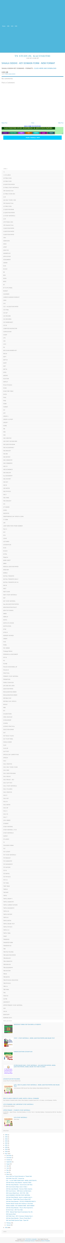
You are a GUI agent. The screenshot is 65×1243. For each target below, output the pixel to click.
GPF (4, 413)
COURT (5, 334)
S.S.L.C (5, 133)
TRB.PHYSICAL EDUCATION (10, 980)
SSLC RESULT (7, 776)
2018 (6, 1151)
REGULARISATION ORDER (10, 695)
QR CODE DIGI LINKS (9, 685)
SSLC (4, 760)
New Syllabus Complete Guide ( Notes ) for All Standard (21, 1098)
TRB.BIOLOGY (7, 958)
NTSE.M (5, 632)
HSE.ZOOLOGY (7, 500)
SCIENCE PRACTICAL (9, 726)
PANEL (5, 645)
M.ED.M (5, 551)
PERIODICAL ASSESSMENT (10, 654)
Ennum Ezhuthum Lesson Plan (23, 1051)
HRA (4, 432)
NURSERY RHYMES (8, 635)
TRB (21, 133)
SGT (4, 732)
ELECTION (6, 378)
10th (8, 26)
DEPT (4, 356)
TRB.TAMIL (6, 989)
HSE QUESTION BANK (9, 444)
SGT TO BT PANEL (8, 739)
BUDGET (5, 291)
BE (4, 272)
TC (4, 842)
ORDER (5, 638)
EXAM (5, 388)
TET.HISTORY (7, 867)
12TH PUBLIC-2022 (8, 222)
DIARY (5, 363)
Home (4, 26)
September (9, 1161)
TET (29, 133)
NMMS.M (5, 616)
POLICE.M (6, 670)
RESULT (5, 704)
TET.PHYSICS (7, 876)
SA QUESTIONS (7, 714)
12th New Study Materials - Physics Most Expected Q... (20, 1207)
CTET (4, 344)
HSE (4, 435)
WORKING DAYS (7, 1017)
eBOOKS (5, 375)
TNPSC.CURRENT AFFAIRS (10, 905)
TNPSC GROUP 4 (7, 898)
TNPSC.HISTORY (7, 914)
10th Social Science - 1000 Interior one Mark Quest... (19, 1191)
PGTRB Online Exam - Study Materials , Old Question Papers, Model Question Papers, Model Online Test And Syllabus (35, 1066)
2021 (6, 1145)
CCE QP (5, 313)
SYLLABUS (6, 839)
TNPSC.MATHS (7, 920)
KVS (4, 535)
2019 (6, 1149)
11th (12, 26)
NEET (4, 588)
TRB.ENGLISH (7, 964)
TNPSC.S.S (6, 930)
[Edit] (62, 133)
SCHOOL (5, 723)
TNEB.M (5, 889)
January (8, 1225)
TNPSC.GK (6, 911)
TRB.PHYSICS (7, 983)
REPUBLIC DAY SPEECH (9, 701)
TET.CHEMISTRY (7, 861)
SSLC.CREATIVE (7, 792)
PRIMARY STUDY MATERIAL (10, 676)
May (7, 1170)
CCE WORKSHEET (8, 322)
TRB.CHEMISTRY (7, 961)
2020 (6, 1147)
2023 (6, 1141)
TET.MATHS (6, 873)
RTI (4, 710)
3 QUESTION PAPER (8, 228)
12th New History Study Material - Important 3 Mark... (19, 1182)
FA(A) (4, 397)
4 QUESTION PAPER (8, 231)
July (7, 1166)
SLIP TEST (6, 751)
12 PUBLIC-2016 (7, 206)
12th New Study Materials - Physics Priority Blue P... (19, 1218)
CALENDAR (6, 294)
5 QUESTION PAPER (8, 234)
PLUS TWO (13, 133)
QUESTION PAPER (8, 688)
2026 (6, 1134)
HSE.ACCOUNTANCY (8, 447)
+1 (4, 172)
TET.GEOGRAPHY (8, 864)
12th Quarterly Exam (8, 225)
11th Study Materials (20, 1117)
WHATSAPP (6, 1014)
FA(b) (4, 400)
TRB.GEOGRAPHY (8, 967)
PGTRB (5, 663)
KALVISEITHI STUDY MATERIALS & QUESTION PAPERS (28, 128)
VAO (4, 1008)
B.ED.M (5, 269)
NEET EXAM (6, 591)
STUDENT (5, 823)
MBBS (5, 563)
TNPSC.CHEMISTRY (8, 901)
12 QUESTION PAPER (9, 212)
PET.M (5, 657)
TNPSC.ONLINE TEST (9, 923)
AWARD (5, 262)
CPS (4, 338)
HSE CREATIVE (7, 438)
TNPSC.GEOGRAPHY (8, 908)
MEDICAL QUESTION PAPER (10, 566)
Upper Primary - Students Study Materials (16, 1110)
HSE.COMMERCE (7, 463)
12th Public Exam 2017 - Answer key (15, 1178)
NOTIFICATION (7, 626)
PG (4, 660)
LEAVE (5, 538)
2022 (6, 1143)
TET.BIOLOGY (7, 858)
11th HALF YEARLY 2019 (9, 200)
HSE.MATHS (6, 488)
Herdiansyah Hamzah (30, 1240)
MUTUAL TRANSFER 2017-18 (10, 582)
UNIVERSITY (6, 1002)
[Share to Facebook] (7, 72)
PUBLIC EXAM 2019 (8, 682)
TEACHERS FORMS (8, 845)
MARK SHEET (7, 560)
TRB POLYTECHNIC (8, 952)
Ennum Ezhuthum (7, 385)
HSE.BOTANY (6, 457)
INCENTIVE (6, 513)
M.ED (51, 133)
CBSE (4, 300)
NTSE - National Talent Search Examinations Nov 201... (20, 1212)
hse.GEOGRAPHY (8, 475)
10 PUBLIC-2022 (7, 181)
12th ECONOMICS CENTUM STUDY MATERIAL (18, 1195)
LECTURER (6, 541)
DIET (4, 366)
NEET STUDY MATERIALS (10, 594)
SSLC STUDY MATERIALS (10, 786)
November (8, 1157)
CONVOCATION (7, 331)
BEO (4, 275)
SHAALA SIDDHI (11, 74)
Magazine (5, 557)
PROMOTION (6, 679)
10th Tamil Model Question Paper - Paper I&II (17, 1220)
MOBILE (5, 573)
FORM (6, 74)
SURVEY (5, 836)
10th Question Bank (11, 1214)
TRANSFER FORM (8, 942)
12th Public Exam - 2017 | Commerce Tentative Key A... (20, 1216)
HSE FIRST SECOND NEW (10, 441)
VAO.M (5, 1011)
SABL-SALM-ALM (7, 717)
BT (4, 284)
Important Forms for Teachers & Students (27, 1024)
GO (4, 410)
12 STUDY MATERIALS (9, 215)
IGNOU (5, 510)
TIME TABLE (6, 886)
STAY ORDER (6, 820)
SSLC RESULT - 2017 (8, 779)
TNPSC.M (5, 917)
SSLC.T (5, 817)
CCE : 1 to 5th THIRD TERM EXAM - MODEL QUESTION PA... (21, 1180)
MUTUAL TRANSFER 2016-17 (10, 579)
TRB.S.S (5, 986)
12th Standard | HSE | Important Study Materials (18, 1104)
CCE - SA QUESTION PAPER (10, 306)
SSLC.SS (5, 814)
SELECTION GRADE (8, 729)
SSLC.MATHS (6, 804)
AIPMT (5, 247)
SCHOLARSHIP (7, 720)
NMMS (5, 613)
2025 (6, 1137)
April (7, 1172)
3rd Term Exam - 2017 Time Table (14, 1209)
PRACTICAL (6, 673)
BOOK (5, 278)
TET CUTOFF (6, 851)
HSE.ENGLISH (7, 472)
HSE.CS (5, 466)
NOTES (5, 620)
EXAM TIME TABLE (8, 391)
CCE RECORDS (7, 319)
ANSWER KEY (7, 253)
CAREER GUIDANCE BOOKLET (11, 297)
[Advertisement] (32, 13)
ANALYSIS (6, 250)
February (8, 1223)
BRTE (4, 281)
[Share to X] (5, 72)
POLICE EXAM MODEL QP (10, 667)
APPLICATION (7, 256)
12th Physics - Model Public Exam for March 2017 (18, 1199)
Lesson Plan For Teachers (11, 1079)
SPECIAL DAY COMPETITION (11, 754)
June (7, 1168)
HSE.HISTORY (7, 479)
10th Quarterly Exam (8, 190)
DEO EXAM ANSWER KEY (10, 350)
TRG (4, 992)
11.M (4, 197)
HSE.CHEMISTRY (7, 460)
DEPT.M (5, 360)
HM (4, 428)
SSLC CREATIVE (7, 764)
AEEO (4, 244)
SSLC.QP (5, 807)
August (8, 1164)
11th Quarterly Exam (8, 203)
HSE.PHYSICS (7, 491)
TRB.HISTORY (7, 970)
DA (4, 347)
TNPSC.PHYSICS (7, 927)
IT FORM (5, 519)
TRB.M (5, 974)
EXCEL (5, 394)
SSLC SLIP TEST (7, 782)
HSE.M (5, 485)
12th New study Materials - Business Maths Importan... (19, 1189)
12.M (4, 219)
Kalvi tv (5, 529)
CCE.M (5, 325)
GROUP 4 (5, 416)
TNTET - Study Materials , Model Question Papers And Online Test (34, 1038)
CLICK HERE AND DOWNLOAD (45, 68)
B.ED (43, 133)
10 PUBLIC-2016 (7, 178)
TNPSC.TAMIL (7, 933)
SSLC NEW (6, 770)
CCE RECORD (7, 316)
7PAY (4, 237)
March (7, 1174)
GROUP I (5, 422)
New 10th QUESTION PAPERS (11, 604)
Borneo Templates (45, 1240)
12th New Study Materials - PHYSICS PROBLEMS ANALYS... (21, 1201)
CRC (4, 341)
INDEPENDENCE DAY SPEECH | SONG (13, 516)
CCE (4, 303)
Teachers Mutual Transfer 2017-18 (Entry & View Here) (19, 1203)
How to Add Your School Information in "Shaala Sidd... (19, 1176)
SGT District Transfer (8, 735)
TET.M (5, 870)
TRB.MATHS (6, 977)
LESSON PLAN (7, 544)
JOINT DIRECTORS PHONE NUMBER (13, 526)
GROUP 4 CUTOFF (8, 419)
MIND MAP (6, 569)
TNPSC (36, 133)
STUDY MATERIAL (8, 826)
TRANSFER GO (7, 945)
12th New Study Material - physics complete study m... (19, 1197)
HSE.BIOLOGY (7, 450)
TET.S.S (5, 880)
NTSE (4, 629)
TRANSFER (6, 939)
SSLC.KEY (6, 798)
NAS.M (5, 585)
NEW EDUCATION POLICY (10, 607)
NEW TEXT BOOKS (8, 610)
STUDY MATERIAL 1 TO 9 (10, 829)
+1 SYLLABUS (7, 175)
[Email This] (2, 72)
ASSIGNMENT (7, 259)
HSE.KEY (5, 482)
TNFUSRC (5, 892)
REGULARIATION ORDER (9, 692)
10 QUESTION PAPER (9, 184)
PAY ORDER (6, 648)
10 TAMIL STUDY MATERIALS (11, 187)
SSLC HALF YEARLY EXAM (10, 767)
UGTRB (5, 999)
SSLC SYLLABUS (7, 789)
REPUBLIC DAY (7, 698)
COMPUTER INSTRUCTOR (10, 328)
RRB (4, 707)
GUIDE (5, 425)
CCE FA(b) (6, 309)
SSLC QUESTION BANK (9, 773)
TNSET (5, 936)
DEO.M (5, 353)
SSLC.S (5, 811)
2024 (6, 1139)
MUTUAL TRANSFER (8, 576)
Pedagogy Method (7, 651)
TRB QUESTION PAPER (9, 955)
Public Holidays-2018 (32, 137)
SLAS (4, 745)
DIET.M (5, 369)
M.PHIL (5, 554)
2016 (6, 1227)
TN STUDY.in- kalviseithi (32, 55)
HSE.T (5, 494)
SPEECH (5, 757)
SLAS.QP (5, 748)
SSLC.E (5, 795)
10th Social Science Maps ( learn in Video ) (16, 1186)
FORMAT (5, 407)
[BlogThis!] (4, 72)
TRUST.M (5, 995)
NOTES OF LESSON (8, 623)
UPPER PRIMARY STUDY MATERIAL (12, 1005)
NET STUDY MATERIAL (9, 601)
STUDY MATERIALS (8, 833)
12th (16, 26)
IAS (4, 504)
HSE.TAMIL (6, 497)
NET (4, 598)
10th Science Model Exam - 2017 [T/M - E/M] (17, 1193)
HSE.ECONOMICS (8, 469)
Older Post (60, 123)
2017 (6, 1153)
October (8, 1159)
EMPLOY (5, 381)
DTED (4, 372)
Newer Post (4, 123)
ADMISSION (6, 240)
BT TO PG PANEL (7, 287)
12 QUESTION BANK (8, 209)
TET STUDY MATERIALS (9, 854)
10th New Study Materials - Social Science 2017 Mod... (19, 1184)
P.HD (4, 641)
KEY (4, 532)
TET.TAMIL (6, 883)
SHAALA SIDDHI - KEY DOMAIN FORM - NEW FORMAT (20, 1205)
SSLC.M (5, 801)
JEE (4, 522)
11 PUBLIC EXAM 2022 (9, 193)
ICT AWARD (6, 507)
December (8, 1155)
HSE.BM (5, 453)
